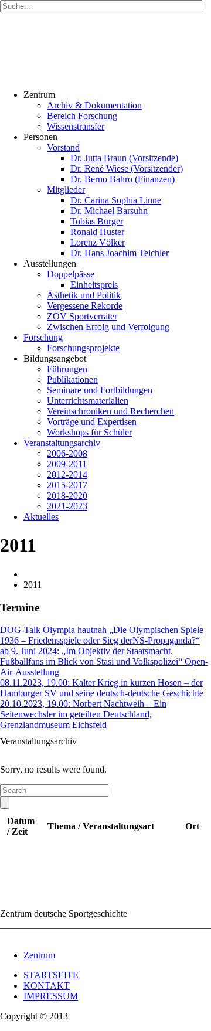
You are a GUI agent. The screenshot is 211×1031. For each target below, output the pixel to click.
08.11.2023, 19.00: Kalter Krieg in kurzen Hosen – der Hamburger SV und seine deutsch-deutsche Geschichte (101, 688)
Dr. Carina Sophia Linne (115, 200)
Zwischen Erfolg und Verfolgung (108, 327)
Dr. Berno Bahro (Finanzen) (122, 179)
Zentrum (39, 955)
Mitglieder (66, 190)
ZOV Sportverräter (82, 316)
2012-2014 (67, 474)
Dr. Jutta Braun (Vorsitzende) (124, 158)
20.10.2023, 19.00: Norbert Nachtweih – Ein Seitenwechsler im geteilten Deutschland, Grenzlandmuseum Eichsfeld (83, 714)
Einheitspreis (94, 285)
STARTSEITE (51, 975)
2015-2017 (67, 485)
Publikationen (72, 380)
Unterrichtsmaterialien (87, 401)
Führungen (67, 369)
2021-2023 (67, 506)
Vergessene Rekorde (84, 306)
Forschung (43, 337)
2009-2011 (67, 464)
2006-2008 (67, 453)
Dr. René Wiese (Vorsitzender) (126, 168)
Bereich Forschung (82, 116)
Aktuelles (41, 517)
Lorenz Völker (97, 242)
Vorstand (63, 147)
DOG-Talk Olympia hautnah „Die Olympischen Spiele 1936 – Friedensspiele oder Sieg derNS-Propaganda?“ (101, 635)
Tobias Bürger (96, 221)
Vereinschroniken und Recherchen (110, 411)
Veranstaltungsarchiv (61, 443)
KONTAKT (46, 986)
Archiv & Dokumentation (94, 105)
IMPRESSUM (50, 996)
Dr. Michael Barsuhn (109, 211)
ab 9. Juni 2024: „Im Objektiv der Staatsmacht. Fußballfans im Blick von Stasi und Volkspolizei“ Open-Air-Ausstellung (104, 661)
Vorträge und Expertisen (92, 422)
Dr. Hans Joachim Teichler (119, 253)
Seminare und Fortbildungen (99, 390)
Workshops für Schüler (89, 432)
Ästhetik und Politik (84, 295)
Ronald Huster (97, 232)
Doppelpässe (70, 274)
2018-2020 (67, 496)
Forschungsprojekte (83, 348)
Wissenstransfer (75, 126)
